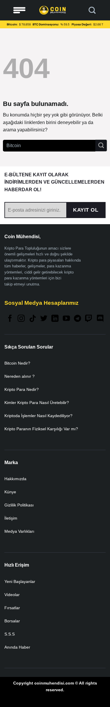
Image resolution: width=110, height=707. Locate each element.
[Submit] (101, 145)
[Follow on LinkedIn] (54, 318)
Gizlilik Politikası (19, 505)
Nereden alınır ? (19, 376)
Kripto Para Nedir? (21, 389)
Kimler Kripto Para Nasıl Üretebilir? (36, 402)
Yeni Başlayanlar (19, 581)
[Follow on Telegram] (77, 318)
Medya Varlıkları (19, 531)
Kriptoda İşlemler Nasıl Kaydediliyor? (38, 415)
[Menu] (19, 10)
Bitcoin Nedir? (17, 363)
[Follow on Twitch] (88, 318)
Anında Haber (17, 647)
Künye (10, 492)
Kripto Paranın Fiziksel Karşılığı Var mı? (41, 428)
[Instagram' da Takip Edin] (21, 318)
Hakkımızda (15, 478)
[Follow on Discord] (100, 318)
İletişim (10, 518)
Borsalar (12, 621)
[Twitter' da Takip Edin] (43, 318)
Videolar (12, 594)
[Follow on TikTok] (32, 318)
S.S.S (9, 634)
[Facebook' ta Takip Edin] (9, 318)
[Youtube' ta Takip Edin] (66, 318)
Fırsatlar (12, 607)
